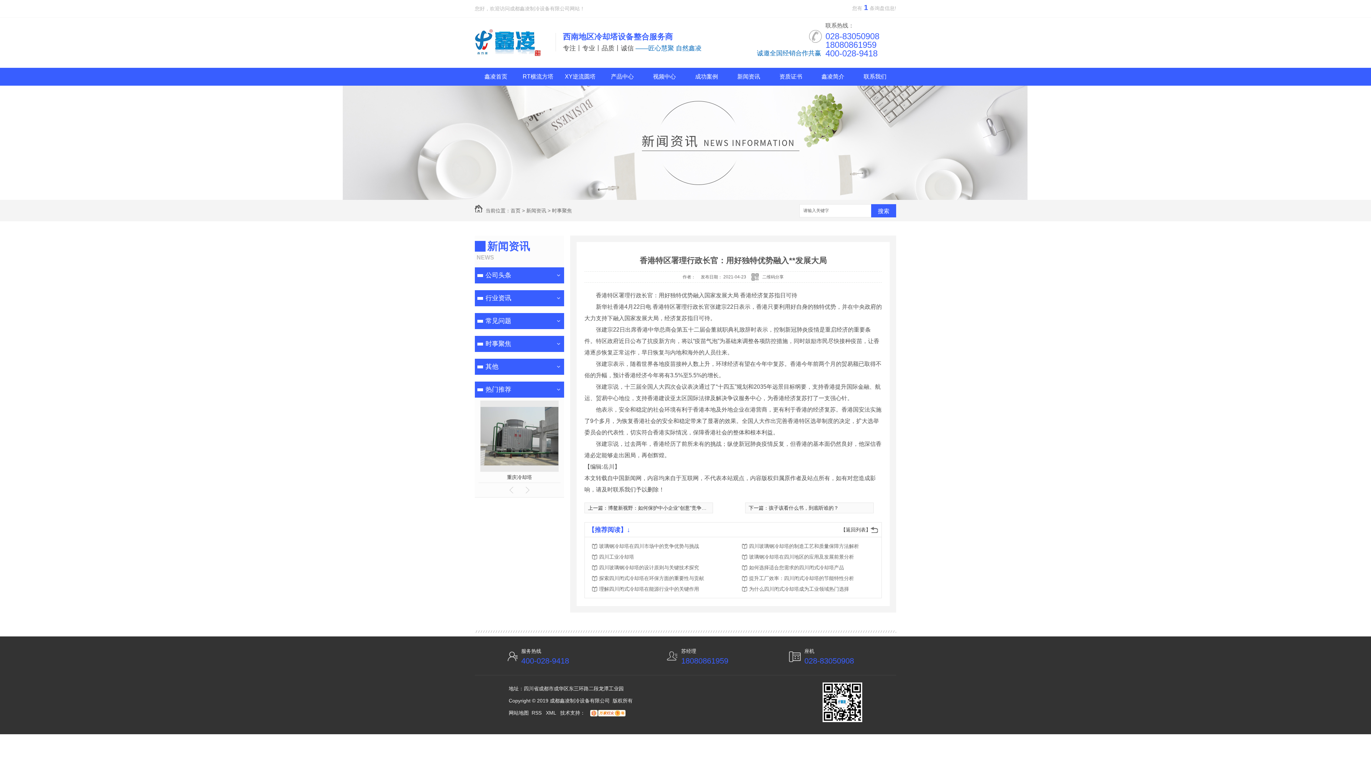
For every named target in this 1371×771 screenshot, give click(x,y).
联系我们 (875, 77)
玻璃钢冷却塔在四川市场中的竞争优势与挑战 (649, 546)
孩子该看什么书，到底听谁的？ (804, 508)
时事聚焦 (562, 210)
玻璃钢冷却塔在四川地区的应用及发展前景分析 (801, 557)
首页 (516, 210)
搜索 (883, 211)
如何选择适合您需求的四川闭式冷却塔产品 (796, 567)
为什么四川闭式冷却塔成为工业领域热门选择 (799, 589)
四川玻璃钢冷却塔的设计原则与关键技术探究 (649, 567)
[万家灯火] (607, 713)
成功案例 (706, 77)
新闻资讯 (748, 77)
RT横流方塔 (538, 77)
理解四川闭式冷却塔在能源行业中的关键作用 (649, 589)
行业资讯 (498, 298)
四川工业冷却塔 (616, 557)
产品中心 (622, 77)
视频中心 (664, 77)
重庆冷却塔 (519, 477)
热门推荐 (498, 389)
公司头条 (498, 275)
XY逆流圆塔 (580, 77)
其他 (492, 366)
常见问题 (498, 320)
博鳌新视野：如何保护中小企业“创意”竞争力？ (660, 508)
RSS (537, 713)
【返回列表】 (856, 530)
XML (551, 713)
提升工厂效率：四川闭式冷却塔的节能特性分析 (801, 578)
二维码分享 (773, 276)
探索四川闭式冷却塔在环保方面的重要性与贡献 (651, 578)
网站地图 (519, 713)
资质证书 (790, 77)
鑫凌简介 (833, 77)
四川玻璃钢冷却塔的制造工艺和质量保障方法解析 (804, 546)
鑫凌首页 (495, 77)
